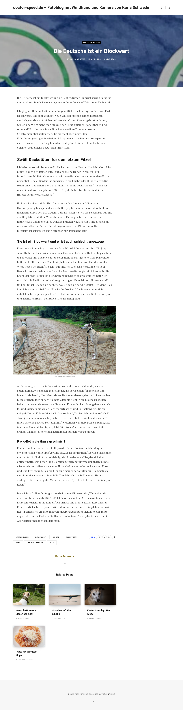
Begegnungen (22, 537)
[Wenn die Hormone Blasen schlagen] (29, 594)
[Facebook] (6, 105)
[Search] (167, 7)
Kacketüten (63, 167)
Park (61, 248)
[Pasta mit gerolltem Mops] (29, 636)
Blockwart (40, 537)
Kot (88, 124)
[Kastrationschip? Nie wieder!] (100, 594)
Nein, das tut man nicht (93, 516)
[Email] (6, 127)
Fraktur (97, 217)
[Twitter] (6, 112)
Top (92, 702)
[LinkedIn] (109, 537)
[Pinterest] (6, 120)
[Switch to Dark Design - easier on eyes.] (161, 7)
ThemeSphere (108, 694)
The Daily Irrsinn (91, 43)
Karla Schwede (77, 59)
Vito (52, 543)
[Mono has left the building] (65, 594)
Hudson (55, 537)
